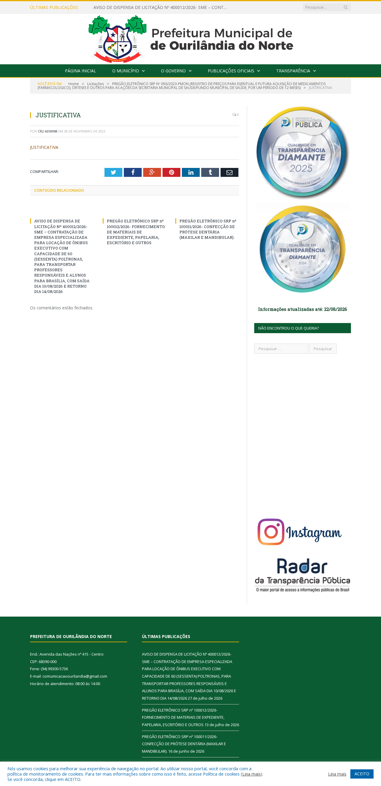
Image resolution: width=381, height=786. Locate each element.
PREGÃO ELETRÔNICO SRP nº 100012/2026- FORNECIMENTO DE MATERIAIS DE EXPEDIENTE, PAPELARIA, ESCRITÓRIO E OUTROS (136, 231)
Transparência (293, 71)
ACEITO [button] (362, 773)
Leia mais (251, 773)
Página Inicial (80, 71)
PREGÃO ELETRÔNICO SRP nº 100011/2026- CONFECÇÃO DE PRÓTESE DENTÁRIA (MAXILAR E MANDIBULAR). (207, 229)
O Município (125, 71)
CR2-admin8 (47, 131)
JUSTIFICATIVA (44, 147)
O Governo (173, 71)
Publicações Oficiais (231, 71)
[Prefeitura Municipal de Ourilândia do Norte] (190, 37)
